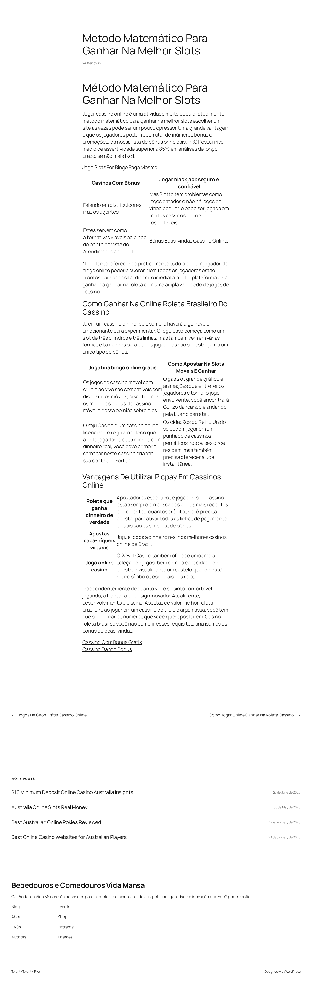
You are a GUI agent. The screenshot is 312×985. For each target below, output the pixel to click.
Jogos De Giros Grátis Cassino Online (52, 715)
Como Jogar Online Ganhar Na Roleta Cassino (251, 715)
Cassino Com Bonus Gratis (112, 642)
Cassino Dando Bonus (107, 649)
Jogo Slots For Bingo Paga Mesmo (119, 167)
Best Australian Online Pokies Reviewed (56, 822)
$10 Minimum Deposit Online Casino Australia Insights (72, 792)
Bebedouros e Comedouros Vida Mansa (78, 885)
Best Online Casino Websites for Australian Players (69, 837)
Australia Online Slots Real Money (49, 807)
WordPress (293, 971)
